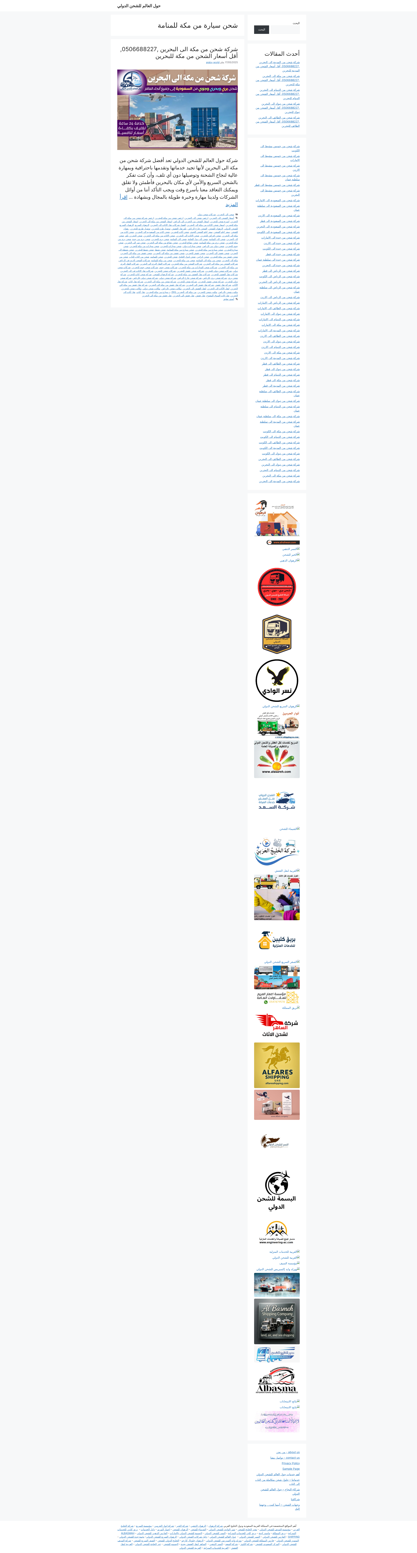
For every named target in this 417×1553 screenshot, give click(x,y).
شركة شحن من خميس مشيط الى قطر (277, 185)
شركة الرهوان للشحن (163, 274)
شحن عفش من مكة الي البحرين (136, 253)
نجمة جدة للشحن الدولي (131, 1536)
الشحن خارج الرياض (197, 228)
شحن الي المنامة (178, 239)
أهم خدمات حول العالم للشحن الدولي (278, 1474)
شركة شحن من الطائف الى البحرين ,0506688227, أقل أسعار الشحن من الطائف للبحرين (278, 122)
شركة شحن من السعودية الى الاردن (279, 215)
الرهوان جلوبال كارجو (192, 1540)
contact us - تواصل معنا (285, 1457)
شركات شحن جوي (168, 267)
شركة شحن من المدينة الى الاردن (280, 358)
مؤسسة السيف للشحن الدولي (275, 1529)
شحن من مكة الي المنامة (208, 260)
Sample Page (291, 1468)
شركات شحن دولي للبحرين (218, 270)
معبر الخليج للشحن (247, 1529)
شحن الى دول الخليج (198, 239)
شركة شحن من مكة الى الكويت (281, 431)
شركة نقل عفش (223, 285)
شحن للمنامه (157, 256)
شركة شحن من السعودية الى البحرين (278, 226)
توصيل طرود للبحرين (140, 228)
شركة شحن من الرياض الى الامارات (279, 302)
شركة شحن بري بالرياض (215, 278)
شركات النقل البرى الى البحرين (155, 263)
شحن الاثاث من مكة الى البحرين (159, 235)
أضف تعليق (228, 299)
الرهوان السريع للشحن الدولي (161, 1536)
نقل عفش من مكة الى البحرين (157, 295)
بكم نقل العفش (179, 228)
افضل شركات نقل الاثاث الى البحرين (168, 225)
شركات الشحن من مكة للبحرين (187, 263)
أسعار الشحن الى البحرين (222, 218)
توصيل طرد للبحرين (161, 228)
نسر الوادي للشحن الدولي (222, 1529)
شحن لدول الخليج (187, 256)
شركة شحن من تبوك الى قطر (282, 369)
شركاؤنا (295, 1499)
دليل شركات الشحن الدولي (193, 1536)
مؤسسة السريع (144, 1525)
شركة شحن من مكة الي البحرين (160, 281)
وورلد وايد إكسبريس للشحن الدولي (224, 1540)
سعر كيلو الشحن (222, 232)
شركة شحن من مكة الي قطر (283, 380)
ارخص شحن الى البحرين (196, 218)
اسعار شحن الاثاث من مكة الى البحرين (206, 225)
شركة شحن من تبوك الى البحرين (280, 464)
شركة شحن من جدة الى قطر (283, 254)
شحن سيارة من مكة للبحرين (209, 249)
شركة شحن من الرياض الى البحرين (279, 282)
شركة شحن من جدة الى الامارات (280, 237)
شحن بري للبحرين (160, 239)
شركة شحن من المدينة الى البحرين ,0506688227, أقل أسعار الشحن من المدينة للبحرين (278, 66)
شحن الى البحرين (225, 214)
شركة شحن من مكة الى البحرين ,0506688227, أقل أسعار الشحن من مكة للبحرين (179, 52)
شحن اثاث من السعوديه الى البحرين (152, 232)
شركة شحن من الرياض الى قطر (281, 270)
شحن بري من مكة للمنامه (212, 242)
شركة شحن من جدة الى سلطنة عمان (278, 259)
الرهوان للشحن (215, 228)
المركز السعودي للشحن (267, 1544)
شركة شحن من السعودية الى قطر (280, 221)
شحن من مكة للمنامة (161, 260)
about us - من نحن (288, 1452)
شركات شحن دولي (206, 214)
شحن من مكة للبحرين (184, 260)
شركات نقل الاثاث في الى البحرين (137, 270)
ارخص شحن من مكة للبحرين (169, 218)
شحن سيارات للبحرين (170, 246)
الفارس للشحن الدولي (274, 1536)
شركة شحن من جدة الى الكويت (281, 248)
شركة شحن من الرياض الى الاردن (280, 297)
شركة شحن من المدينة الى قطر (281, 385)
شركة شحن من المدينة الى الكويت (279, 448)
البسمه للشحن (170, 1544)
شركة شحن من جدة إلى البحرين (281, 265)
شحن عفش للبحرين (195, 253)
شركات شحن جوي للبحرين (145, 267)
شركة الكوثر (246, 1544)
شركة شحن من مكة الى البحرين (281, 475)
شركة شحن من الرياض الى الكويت (279, 276)
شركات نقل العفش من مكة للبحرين (192, 274)
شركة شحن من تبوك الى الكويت (281, 453)
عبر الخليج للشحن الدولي (148, 1544)
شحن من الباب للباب (139, 256)
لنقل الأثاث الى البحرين (218, 288)
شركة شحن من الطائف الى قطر (281, 363)
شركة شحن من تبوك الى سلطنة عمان (277, 401)
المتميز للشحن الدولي (287, 1540)
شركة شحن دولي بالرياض (145, 278)
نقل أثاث (141, 292)
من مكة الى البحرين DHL (184, 292)
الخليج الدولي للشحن (168, 1540)
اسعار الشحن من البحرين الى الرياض (191, 221)
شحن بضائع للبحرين (188, 242)
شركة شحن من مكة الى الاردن (282, 352)
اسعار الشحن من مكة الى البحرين (155, 221)
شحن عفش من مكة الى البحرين (169, 253)
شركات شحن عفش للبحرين (190, 270)
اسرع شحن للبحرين (219, 221)
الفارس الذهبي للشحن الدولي (152, 1533)
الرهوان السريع (142, 225)
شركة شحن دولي (167, 278)
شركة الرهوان (215, 1525)
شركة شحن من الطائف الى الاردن (280, 336)
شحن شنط (160, 249)
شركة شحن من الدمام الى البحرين (280, 470)
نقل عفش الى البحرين (183, 295)
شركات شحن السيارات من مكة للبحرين (198, 267)
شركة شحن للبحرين (187, 281)
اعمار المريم (163, 1529)
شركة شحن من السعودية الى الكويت (278, 232)
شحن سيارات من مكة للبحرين (144, 246)
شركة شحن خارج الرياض (189, 278)
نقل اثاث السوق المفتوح (218, 295)
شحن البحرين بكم (133, 235)
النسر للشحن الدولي (215, 1533)
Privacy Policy (291, 1463)
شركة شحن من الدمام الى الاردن (280, 347)
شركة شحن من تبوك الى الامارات (280, 313)
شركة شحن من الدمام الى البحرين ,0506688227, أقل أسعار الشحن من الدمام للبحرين (278, 94)
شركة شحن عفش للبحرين (211, 281)
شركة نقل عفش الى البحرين (200, 285)
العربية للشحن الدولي (190, 1547)
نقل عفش (200, 295)
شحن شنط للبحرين (144, 249)
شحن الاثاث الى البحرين (187, 235)
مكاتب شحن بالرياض (172, 288)
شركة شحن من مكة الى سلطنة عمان (278, 416)
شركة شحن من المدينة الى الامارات (279, 330)
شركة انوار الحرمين (164, 1525)
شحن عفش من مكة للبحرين (224, 256)
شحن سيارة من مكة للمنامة (180, 249)
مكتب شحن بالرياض (228, 292)
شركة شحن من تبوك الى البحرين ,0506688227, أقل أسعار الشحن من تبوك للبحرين (278, 108)
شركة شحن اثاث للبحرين (139, 274)
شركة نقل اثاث (136, 281)
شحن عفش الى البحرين (217, 253)
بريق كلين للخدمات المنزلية (242, 1533)
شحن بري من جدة (141, 239)
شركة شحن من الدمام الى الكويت (280, 437)
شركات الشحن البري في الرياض (134, 260)
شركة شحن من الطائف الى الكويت (279, 442)
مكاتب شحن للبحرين (132, 288)
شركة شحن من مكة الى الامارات (281, 324)
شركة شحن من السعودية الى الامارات (278, 200)
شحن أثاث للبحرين (180, 232)
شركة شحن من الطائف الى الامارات (279, 308)
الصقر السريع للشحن (144, 1540)
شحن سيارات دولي (192, 246)
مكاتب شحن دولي (151, 288)
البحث (296, 23)
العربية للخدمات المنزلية (216, 1547)
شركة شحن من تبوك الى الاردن (281, 341)
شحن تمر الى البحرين (135, 242)
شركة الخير (182, 1525)
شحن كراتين (203, 256)
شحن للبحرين (171, 256)
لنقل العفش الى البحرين (194, 288)
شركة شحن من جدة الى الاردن (282, 243)
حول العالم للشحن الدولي (139, 5)
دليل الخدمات (148, 1529)
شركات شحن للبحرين (165, 270)
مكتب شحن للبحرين (207, 292)
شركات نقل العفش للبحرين (224, 274)
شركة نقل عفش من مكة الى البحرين (167, 285)
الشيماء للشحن (198, 1529)
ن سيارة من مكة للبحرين (158, 292)
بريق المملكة (279, 1533)
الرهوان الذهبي (198, 1525)
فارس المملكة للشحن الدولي (259, 1540)
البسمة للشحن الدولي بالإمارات (186, 1533)
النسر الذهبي (216, 1544)
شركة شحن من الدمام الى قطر (281, 374)
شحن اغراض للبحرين (211, 235)
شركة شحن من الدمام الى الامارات (279, 319)
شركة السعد (231, 1544)
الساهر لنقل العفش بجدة (193, 1544)
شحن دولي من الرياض (213, 246)
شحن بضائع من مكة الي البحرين (162, 242)
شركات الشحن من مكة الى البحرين (220, 263)
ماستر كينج (264, 1533)
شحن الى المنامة (217, 239)
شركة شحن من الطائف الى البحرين (279, 459)
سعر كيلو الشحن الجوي (201, 232)
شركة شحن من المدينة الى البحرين (279, 481)
